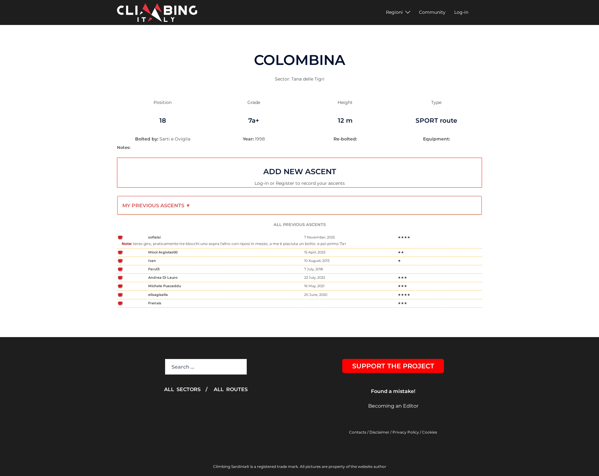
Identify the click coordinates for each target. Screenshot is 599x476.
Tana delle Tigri (307, 79)
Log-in (461, 12)
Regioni (394, 12)
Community (432, 12)
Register (285, 183)
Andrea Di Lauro (163, 277)
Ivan (152, 260)
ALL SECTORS (182, 389)
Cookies (429, 432)
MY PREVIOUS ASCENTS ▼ (156, 206)
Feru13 (153, 269)
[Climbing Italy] (157, 12)
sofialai (154, 237)
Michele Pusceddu (164, 286)
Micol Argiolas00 (163, 252)
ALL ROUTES (231, 389)
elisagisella (158, 294)
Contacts (357, 432)
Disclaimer (379, 432)
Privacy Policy (405, 432)
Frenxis (154, 303)
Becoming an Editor (393, 406)
